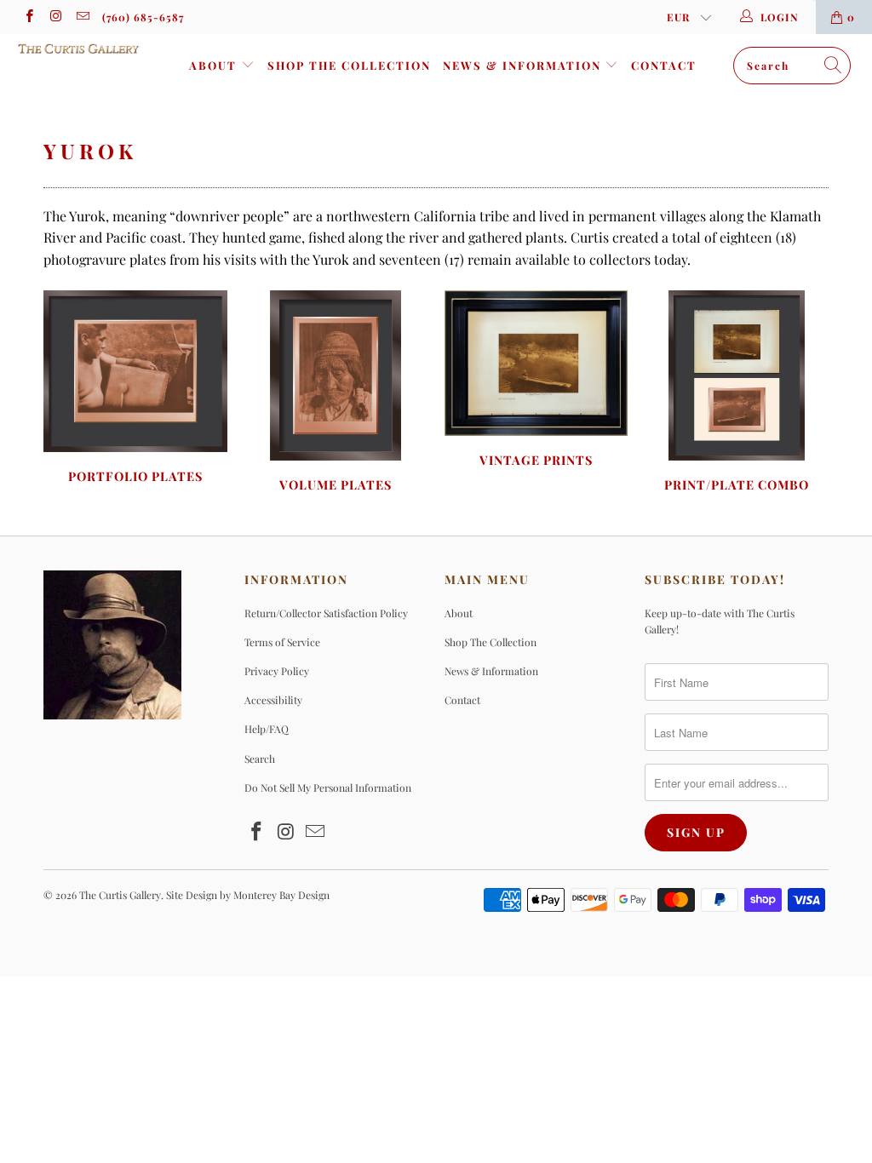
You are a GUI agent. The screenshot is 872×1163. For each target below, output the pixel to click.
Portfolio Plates (135, 389)
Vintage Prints (536, 380)
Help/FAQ (266, 729)
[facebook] (28, 17)
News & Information (524, 65)
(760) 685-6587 (143, 17)
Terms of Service (282, 642)
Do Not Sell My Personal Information (327, 787)
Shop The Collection (349, 65)
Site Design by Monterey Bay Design (248, 895)
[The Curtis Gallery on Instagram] (55, 17)
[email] (82, 17)
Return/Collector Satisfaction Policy (326, 613)
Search (259, 758)
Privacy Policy (276, 671)
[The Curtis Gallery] (78, 48)
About (215, 65)
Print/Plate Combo (736, 393)
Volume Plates (335, 393)
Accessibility (273, 700)
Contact (664, 65)
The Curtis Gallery (120, 895)
